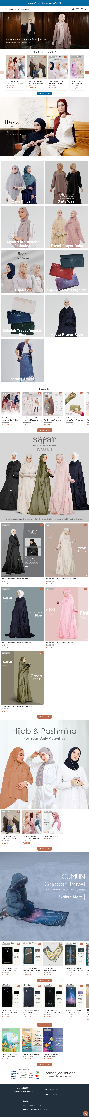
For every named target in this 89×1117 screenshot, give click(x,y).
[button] (77, 9)
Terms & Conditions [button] (51, 1094)
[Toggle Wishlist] (23, 77)
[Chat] (85, 1113)
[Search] (73, 9)
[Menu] (3, 9)
